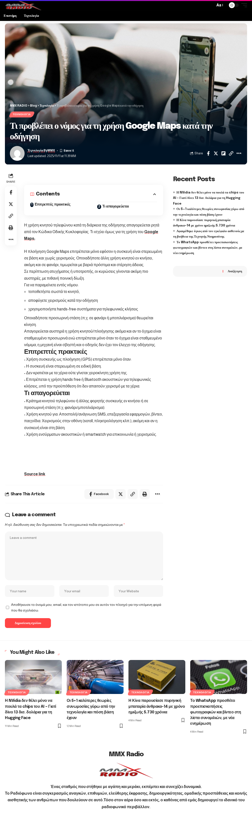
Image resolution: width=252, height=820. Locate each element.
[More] (238, 153)
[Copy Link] (231, 153)
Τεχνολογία (22, 114)
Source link (34, 474)
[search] (210, 5)
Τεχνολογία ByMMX (41, 150)
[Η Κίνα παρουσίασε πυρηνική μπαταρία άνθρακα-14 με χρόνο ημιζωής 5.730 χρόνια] (156, 677)
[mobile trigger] (243, 5)
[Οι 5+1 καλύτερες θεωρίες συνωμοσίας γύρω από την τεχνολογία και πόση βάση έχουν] (95, 677)
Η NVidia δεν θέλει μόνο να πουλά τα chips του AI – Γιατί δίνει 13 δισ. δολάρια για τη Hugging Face (208, 198)
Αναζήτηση (235, 271)
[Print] (11, 228)
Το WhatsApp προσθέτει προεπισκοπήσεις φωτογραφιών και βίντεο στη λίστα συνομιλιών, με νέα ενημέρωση (207, 248)
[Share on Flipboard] (223, 153)
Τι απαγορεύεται (115, 207)
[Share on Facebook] (208, 153)
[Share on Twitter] (215, 153)
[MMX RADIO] (23, 5)
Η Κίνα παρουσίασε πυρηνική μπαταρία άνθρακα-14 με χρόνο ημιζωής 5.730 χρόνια (156, 706)
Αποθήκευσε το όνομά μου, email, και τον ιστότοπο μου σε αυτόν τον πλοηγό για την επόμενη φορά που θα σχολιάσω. (86, 607)
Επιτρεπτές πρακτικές (53, 205)
